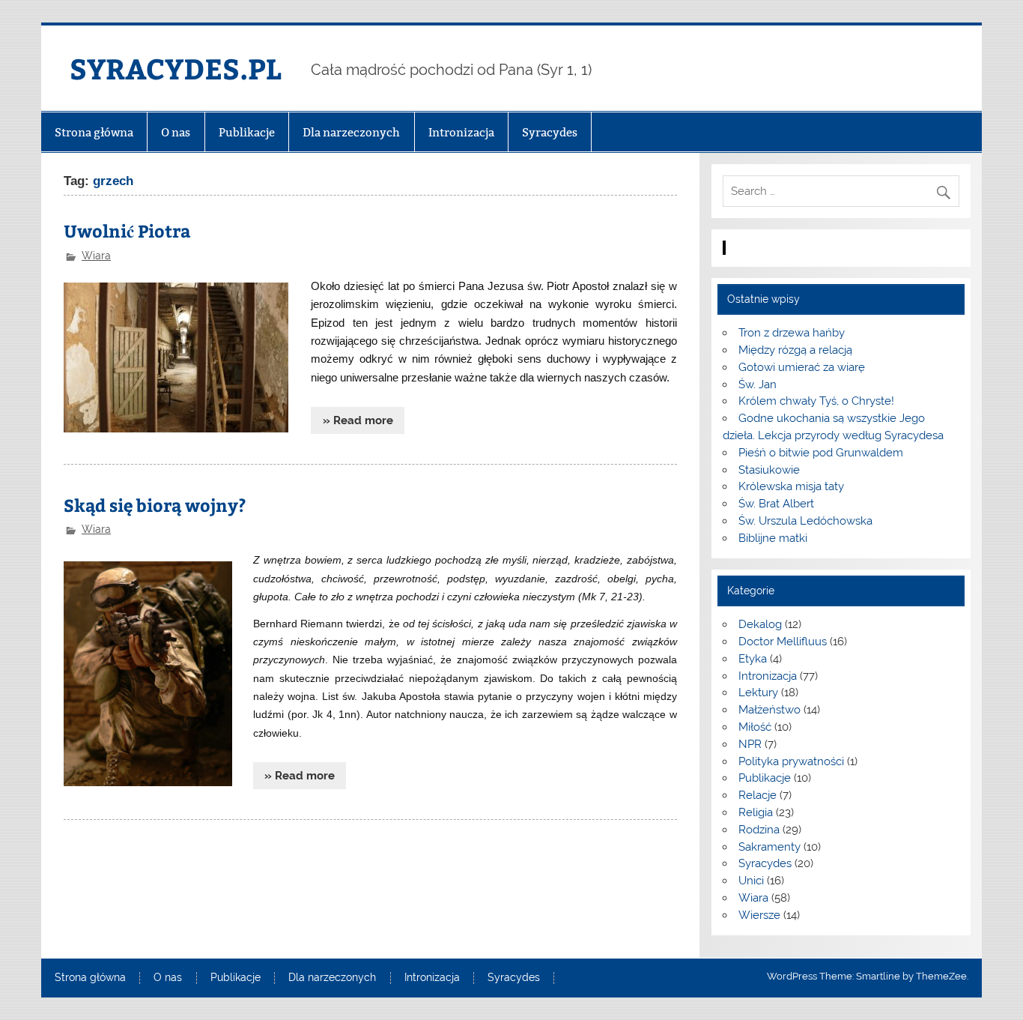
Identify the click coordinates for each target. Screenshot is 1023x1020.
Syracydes (549, 132)
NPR (750, 744)
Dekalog (760, 624)
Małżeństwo (769, 709)
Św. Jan (757, 384)
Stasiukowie (769, 470)
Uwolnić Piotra (127, 230)
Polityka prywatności (791, 761)
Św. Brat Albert (776, 503)
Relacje (757, 795)
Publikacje (247, 132)
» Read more (358, 420)
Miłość (754, 727)
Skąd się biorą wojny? (155, 504)
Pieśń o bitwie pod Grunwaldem (820, 452)
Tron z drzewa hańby (791, 333)
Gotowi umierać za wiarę (801, 367)
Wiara (96, 256)
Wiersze (759, 915)
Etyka (752, 659)
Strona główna (94, 132)
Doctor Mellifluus (782, 641)
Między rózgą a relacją (795, 350)
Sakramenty (769, 847)
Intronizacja (461, 132)
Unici (751, 880)
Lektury (758, 692)
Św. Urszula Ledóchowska (805, 521)
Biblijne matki (772, 538)
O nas (175, 132)
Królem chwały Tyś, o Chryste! (816, 401)
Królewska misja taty (791, 486)
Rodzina (759, 829)
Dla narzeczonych (351, 132)
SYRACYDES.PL (176, 68)
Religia (755, 812)
